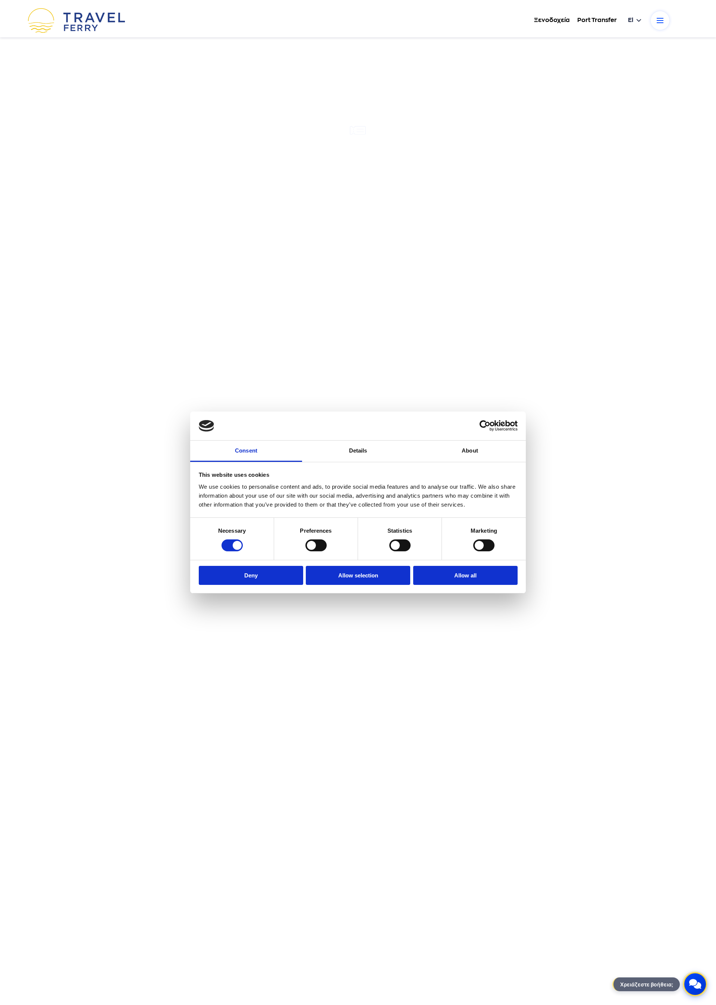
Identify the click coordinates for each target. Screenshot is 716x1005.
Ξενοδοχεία (552, 20)
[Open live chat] (695, 984)
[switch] (316, 545)
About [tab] (470, 450)
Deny (251, 575)
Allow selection (358, 575)
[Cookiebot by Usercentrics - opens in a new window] (485, 425)
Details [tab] (358, 450)
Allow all (465, 575)
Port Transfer (597, 20)
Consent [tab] (246, 450)
